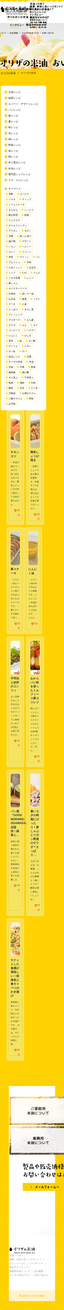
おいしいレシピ (17, 1263)
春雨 (24, 299)
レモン (27, 346)
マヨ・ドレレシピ (18, 180)
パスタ (12, 199)
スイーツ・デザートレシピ (23, 104)
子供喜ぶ (29, 377)
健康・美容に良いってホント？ (25, 1259)
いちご (12, 246)
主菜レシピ (14, 92)
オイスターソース (18, 288)
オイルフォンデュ (18, 225)
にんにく (13, 335)
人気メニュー (15, 267)
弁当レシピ (14, 168)
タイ (35, 325)
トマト (36, 299)
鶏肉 (22, 383)
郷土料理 (13, 215)
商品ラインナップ (18, 1267)
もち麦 (30, 320)
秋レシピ (13, 127)
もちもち (13, 210)
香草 (11, 341)
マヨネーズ (14, 320)
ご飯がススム (15, 398)
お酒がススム (29, 393)
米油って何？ (16, 1255)
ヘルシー (26, 246)
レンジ (30, 278)
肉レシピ (13, 139)
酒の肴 (25, 372)
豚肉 (11, 388)
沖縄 (11, 236)
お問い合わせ (41, 1275)
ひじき (27, 335)
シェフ (12, 273)
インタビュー (36, 1263)
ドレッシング (15, 314)
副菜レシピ (14, 98)
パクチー (31, 330)
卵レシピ (13, 156)
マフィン (24, 257)
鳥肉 (11, 383)
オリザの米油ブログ (19, 1275)
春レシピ (13, 115)
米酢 (11, 194)
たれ (24, 273)
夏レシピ (13, 121)
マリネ (12, 304)
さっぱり (13, 309)
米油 (31, 362)
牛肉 (33, 383)
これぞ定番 (14, 278)
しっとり (29, 210)
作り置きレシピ (17, 162)
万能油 (12, 393)
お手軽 (12, 404)
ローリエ (13, 346)
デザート (26, 241)
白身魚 (12, 294)
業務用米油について (19, 1271)
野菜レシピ (14, 145)
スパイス (24, 194)
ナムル (36, 273)
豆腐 (29, 356)
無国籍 (12, 372)
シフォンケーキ (17, 204)
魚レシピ (13, 150)
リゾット (26, 252)
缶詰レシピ (14, 356)
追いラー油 (28, 294)
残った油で (25, 236)
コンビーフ (14, 330)
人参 (24, 304)
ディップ (26, 199)
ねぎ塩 (12, 299)
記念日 (32, 267)
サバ (24, 351)
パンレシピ (14, 109)
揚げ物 (12, 241)
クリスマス (14, 220)
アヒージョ (14, 262)
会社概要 (38, 1271)
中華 (22, 367)
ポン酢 (32, 341)
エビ (24, 325)
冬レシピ (13, 133)
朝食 (26, 215)
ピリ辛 (34, 388)
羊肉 (29, 262)
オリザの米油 (15, 362)
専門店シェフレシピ (19, 174)
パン (38, 257)
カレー (12, 252)
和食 (33, 367)
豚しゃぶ (13, 283)
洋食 (11, 367)
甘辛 (22, 388)
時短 (31, 398)
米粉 (11, 257)
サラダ (12, 325)
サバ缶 (12, 351)
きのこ (27, 231)
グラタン (13, 231)
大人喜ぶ (13, 377)
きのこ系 (29, 309)
